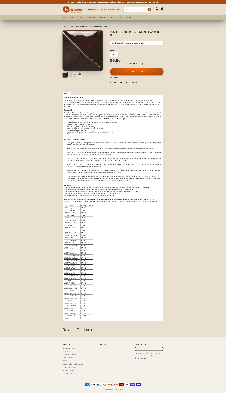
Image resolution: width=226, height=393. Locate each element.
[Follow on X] (138, 358)
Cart (162, 9)
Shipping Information (70, 354)
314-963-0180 (93, 9)
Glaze (72, 17)
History (65, 361)
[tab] (67, 93)
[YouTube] (145, 358)
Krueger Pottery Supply (115, 389)
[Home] (74, 9)
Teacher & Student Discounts (73, 364)
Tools (111, 17)
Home (64, 26)
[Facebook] (135, 358)
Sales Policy (67, 351)
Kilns (80, 17)
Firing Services (68, 358)
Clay (64, 17)
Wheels (102, 17)
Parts (119, 17)
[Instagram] (142, 358)
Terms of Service (68, 370)
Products (71, 26)
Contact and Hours (69, 348)
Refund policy (67, 373)
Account (157, 9)
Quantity (113, 50)
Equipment (91, 17)
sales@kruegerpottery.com (111, 9)
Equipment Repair (69, 367)
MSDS (101, 348)
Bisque (128, 17)
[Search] (149, 9)
